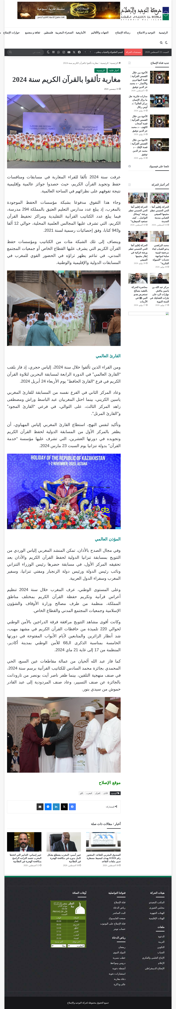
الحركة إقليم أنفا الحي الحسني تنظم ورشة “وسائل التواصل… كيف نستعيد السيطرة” (138, 214)
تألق (81, 793)
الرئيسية (163, 32)
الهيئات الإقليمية (156, 918)
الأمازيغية (81, 32)
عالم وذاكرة (119, 984)
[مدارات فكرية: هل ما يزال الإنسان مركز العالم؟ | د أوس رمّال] (159, 101)
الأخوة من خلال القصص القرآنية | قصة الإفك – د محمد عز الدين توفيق (139, 147)
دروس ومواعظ (117, 963)
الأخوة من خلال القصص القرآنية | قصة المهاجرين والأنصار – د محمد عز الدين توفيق (138, 79)
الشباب (160, 952)
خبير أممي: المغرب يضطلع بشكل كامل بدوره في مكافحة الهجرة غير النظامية (64, 858)
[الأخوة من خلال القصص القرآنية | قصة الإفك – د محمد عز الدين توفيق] (159, 144)
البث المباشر (119, 913)
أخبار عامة (114, 70)
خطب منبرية (119, 958)
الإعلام (161, 963)
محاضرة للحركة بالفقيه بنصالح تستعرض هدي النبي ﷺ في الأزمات (139, 294)
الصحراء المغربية (64, 32)
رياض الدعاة (119, 907)
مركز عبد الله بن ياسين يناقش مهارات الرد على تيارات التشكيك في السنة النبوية (159, 294)
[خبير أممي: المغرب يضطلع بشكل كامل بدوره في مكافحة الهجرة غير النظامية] (64, 842)
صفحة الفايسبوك (117, 918)
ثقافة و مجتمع (32, 32)
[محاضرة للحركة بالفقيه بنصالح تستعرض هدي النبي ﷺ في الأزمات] (137, 278)
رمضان (121, 947)
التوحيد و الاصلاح (146, 32)
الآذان (105, 793)
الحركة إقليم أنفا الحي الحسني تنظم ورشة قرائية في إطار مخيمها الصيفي (138, 252)
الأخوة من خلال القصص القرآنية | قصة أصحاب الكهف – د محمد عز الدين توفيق (139, 123)
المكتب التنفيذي (156, 902)
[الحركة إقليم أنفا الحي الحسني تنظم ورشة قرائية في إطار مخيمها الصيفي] (137, 236)
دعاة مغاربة (119, 979)
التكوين (160, 947)
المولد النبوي (119, 952)
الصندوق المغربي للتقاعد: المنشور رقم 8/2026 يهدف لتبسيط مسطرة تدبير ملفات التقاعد (104, 858)
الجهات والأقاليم (99, 32)
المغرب (89, 793)
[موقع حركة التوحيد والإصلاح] (145, 13)
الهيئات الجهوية (157, 913)
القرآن (97, 793)
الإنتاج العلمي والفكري (153, 958)
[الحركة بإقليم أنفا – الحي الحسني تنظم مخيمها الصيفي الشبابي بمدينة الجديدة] (159, 198)
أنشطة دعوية (118, 968)
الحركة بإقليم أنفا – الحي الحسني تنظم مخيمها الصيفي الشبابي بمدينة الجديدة (159, 214)
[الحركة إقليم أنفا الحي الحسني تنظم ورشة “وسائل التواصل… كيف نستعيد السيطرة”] (137, 198)
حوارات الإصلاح (11, 32)
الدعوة (161, 936)
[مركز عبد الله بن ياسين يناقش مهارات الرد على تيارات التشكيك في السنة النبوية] (159, 278)
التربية (161, 942)
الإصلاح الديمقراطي (154, 968)
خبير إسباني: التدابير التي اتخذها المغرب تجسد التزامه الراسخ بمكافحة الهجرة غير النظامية (25, 858)
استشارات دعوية (117, 973)
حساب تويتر (119, 929)
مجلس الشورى (156, 907)
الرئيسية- (104, 63)
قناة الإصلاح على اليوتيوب (112, 923)
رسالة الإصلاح (122, 32)
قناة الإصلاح (119, 902)
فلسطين (48, 32)
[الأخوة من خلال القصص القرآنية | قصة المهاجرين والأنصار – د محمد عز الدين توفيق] (159, 77)
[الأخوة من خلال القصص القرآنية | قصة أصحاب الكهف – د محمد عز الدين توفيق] (159, 121)
